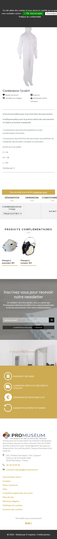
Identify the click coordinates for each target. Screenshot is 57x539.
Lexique (6, 481)
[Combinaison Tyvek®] (28, 53)
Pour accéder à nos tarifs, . (28, 192)
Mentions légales (11, 501)
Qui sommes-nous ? (12, 477)
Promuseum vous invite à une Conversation (28, 351)
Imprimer (36, 95)
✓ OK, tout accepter (33, 13)
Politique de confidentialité (30, 17)
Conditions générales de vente (18, 493)
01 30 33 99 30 (13, 465)
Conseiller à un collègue (13, 98)
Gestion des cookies (13, 509)
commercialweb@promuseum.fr (22, 469)
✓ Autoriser (38, 327)
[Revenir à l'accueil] (25, 435)
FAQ (5, 489)
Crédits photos (43, 534)
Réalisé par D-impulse (25, 534)
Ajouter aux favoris (12, 95)
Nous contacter (10, 485)
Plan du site (8, 497)
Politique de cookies (13, 505)
